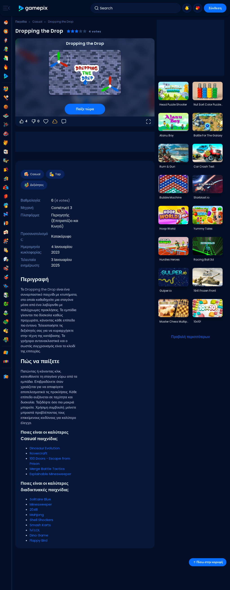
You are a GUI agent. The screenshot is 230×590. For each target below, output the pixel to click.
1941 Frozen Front (205, 291)
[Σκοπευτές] (6, 286)
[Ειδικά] (6, 76)
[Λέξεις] (6, 330)
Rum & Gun (167, 166)
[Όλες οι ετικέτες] (6, 352)
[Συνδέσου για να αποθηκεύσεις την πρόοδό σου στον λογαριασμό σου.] (55, 121)
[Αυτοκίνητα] (6, 133)
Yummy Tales (203, 228)
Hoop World (167, 228)
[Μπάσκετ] (6, 106)
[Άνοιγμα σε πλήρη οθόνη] (148, 121)
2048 (34, 509)
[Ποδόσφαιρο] (6, 312)
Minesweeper (41, 504)
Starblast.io (201, 197)
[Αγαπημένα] (197, 8)
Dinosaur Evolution (45, 448)
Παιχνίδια (21, 22)
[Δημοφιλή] (6, 67)
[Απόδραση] (6, 178)
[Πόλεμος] (6, 321)
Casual (37, 22)
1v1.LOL (35, 530)
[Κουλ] (6, 160)
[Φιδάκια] (6, 303)
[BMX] (6, 124)
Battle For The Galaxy (208, 135)
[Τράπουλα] (6, 151)
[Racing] (6, 268)
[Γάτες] (6, 142)
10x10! (197, 321)
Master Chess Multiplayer (173, 321)
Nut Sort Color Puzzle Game (208, 104)
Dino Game (39, 535)
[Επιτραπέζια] (6, 115)
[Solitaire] (6, 295)
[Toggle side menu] (5, 8)
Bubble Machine (170, 197)
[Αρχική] (6, 22)
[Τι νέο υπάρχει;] (186, 8)
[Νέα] (6, 58)
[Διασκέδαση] (6, 205)
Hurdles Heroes (169, 259)
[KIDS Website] (6, 361)
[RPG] (6, 277)
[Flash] (6, 196)
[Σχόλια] (63, 121)
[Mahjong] (6, 232)
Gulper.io (165, 291)
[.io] (6, 223)
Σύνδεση (215, 8)
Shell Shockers (41, 519)
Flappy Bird (38, 540)
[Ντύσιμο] (6, 169)
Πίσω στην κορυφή (210, 562)
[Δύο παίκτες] (6, 88)
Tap (58, 174)
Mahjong (37, 514)
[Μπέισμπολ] (6, 97)
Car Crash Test (204, 166)
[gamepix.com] (33, 8)
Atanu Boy (166, 135)
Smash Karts (40, 525)
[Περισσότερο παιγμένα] (6, 40)
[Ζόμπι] (6, 339)
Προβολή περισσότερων (190, 336)
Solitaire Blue (40, 499)
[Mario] (6, 241)
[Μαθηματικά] (6, 250)
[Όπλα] (6, 214)
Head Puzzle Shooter (173, 104)
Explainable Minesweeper (50, 474)
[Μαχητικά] (6, 187)
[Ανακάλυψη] (6, 49)
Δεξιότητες (37, 185)
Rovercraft (38, 453)
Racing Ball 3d (204, 259)
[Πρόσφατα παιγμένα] (6, 31)
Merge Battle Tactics (47, 468)
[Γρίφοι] (6, 259)
